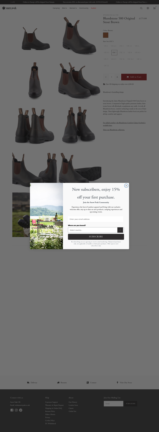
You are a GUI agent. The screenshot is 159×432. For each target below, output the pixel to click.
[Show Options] (120, 230)
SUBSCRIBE (96, 236)
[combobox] (93, 230)
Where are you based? (77, 225)
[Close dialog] (126, 186)
